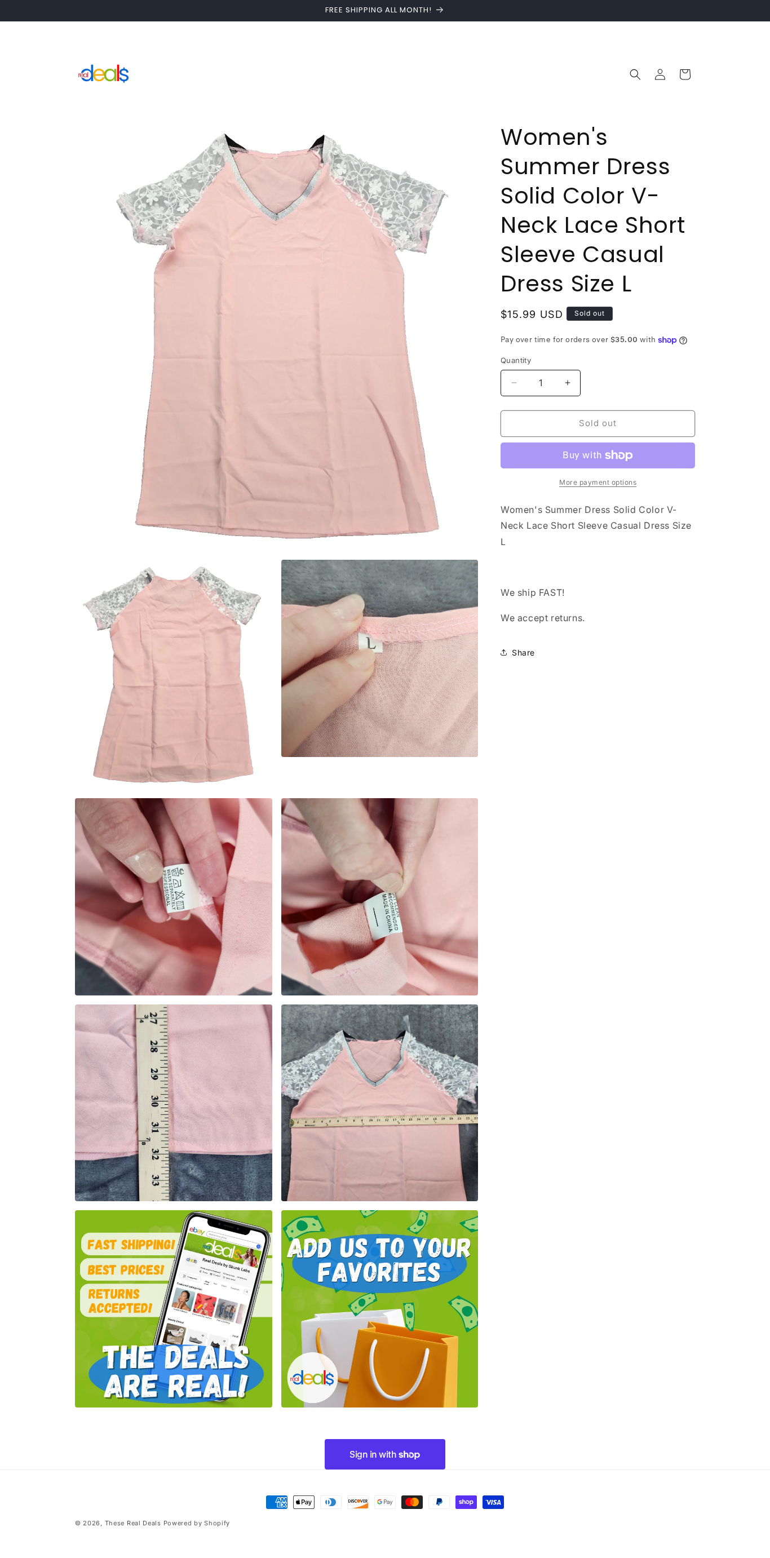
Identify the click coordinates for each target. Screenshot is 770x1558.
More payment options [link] (597, 482)
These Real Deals (133, 1523)
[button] (635, 74)
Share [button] (523, 652)
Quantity (516, 360)
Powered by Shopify (197, 1523)
